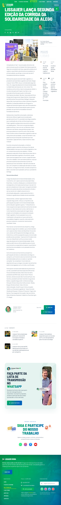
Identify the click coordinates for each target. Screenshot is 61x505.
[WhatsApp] (13, 33)
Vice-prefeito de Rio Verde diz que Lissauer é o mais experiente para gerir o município (46, 91)
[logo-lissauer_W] (10, 459)
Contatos (30, 492)
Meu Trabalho (48, 33)
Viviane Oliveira (45, 41)
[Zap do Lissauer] (57, 9)
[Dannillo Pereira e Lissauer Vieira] (41, 78)
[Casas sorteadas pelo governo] (41, 62)
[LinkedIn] (10, 33)
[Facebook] (5, 33)
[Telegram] (15, 33)
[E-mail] (18, 33)
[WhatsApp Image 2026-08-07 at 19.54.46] (7, 331)
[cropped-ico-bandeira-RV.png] (3, 458)
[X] (7, 33)
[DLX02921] (7, 344)
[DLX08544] (34, 331)
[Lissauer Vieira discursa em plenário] (48, 78)
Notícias (53, 33)
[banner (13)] (8, 3)
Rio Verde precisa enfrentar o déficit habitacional (46, 69)
